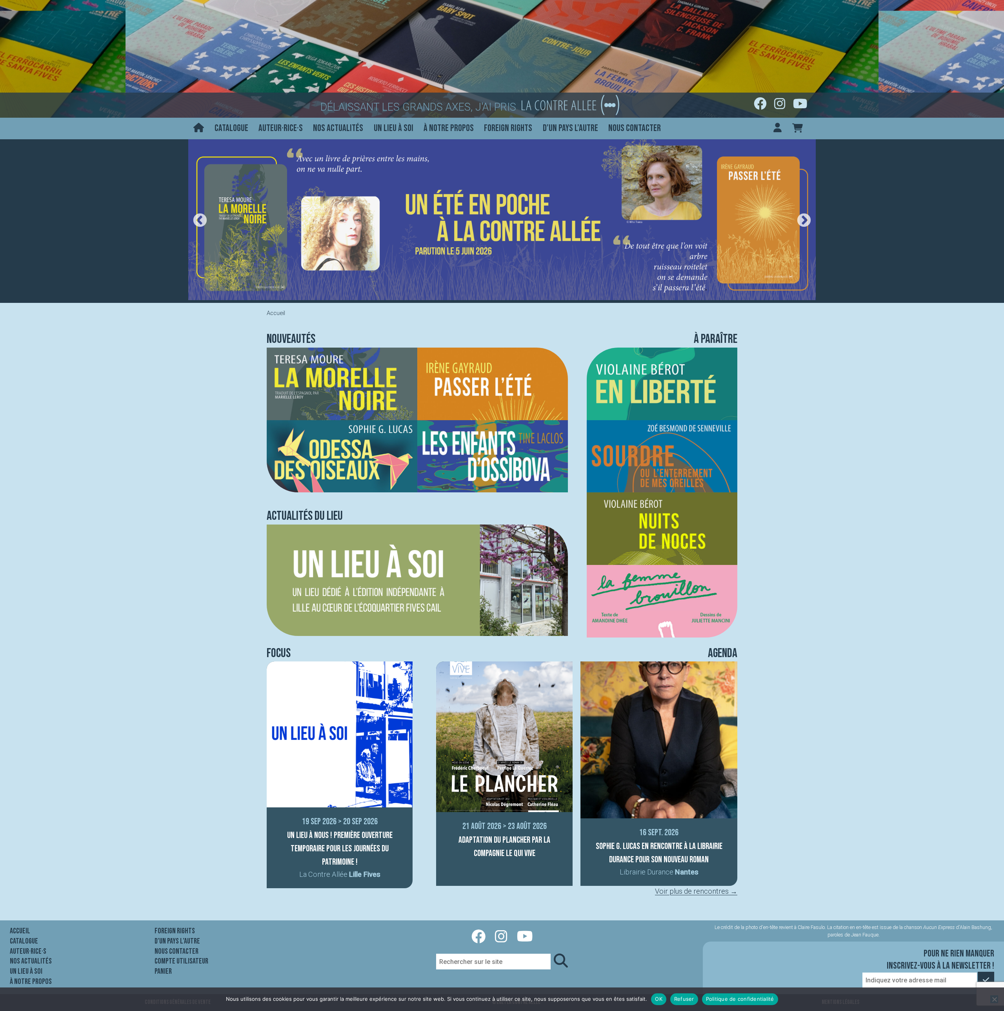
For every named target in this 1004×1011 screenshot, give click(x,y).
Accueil (20, 931)
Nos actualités (338, 128)
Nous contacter (634, 128)
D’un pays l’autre (570, 128)
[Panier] (797, 128)
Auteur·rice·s (280, 128)
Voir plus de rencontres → (696, 891)
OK (658, 999)
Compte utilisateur (181, 961)
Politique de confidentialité (740, 999)
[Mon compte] (777, 128)
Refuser (684, 999)
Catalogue (231, 128)
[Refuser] (994, 999)
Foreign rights (508, 128)
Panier (163, 971)
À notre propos (449, 128)
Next (804, 221)
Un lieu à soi (393, 128)
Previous (200, 221)
